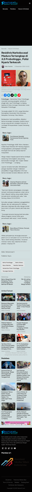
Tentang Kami (25, 482)
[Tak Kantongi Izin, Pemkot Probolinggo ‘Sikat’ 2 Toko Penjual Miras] (24, 301)
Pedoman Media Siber (20, 480)
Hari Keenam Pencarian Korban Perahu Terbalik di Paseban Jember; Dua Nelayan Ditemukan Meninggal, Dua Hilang (23, 375)
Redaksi (17, 482)
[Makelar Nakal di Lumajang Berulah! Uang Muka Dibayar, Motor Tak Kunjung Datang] (8, 320)
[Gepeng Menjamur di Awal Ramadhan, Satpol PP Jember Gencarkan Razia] (6, 186)
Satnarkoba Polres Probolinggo (11, 268)
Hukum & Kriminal (23, 9)
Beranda (5, 9)
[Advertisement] (16, 29)
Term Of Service (8, 482)
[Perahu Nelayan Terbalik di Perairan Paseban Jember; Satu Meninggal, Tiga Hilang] (24, 410)
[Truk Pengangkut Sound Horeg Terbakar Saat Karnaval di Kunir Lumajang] (8, 410)
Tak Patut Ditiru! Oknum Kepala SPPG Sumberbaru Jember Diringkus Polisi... (7, 346)
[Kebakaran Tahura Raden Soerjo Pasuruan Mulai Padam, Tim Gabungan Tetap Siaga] (8, 390)
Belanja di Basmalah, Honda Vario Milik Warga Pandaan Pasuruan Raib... (7, 305)
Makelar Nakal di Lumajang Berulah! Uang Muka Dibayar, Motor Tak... (7, 325)
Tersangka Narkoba (8, 271)
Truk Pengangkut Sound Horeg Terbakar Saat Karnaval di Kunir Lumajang (6, 415)
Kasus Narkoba (7, 265)
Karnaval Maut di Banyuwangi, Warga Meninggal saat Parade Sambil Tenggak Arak (7, 374)
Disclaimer (9, 480)
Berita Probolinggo (8, 262)
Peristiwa (13, 9)
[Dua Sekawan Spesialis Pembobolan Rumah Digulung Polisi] (6, 141)
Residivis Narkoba (18, 265)
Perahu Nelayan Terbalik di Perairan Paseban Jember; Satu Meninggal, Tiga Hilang (23, 415)
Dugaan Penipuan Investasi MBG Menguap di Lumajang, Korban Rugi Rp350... (22, 326)
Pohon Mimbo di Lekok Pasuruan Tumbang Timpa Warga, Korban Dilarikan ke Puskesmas (22, 396)
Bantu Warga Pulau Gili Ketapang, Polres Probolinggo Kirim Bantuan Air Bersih (8, 281)
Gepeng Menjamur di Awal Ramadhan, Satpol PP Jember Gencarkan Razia (19, 183)
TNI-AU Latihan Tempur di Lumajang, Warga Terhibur (26, 281)
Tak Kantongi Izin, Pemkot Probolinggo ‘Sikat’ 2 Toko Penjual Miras (23, 305)
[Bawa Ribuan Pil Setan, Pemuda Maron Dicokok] (6, 232)
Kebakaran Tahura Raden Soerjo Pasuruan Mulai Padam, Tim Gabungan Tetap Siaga (6, 396)
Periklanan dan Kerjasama (16, 485)
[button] (19, 95)
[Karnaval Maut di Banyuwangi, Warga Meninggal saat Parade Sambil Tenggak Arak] (8, 368)
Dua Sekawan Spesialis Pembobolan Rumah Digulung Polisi (19, 138)
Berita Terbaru (19, 262)
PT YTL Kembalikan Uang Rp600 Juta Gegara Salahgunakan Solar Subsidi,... (23, 346)
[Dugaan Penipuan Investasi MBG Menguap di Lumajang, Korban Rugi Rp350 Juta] (24, 320)
